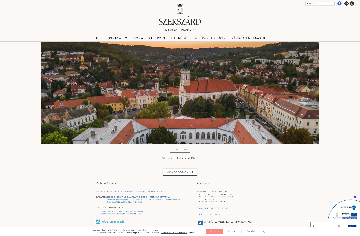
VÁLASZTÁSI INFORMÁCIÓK (248, 38)
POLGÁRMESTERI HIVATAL (150, 38)
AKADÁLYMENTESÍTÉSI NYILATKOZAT (212, 208)
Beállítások (251, 231)
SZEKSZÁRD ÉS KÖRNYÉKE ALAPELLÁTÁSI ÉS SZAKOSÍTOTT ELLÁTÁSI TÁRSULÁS (139, 197)
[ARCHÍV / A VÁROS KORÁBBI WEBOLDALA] (200, 223)
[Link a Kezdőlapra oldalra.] (180, 21)
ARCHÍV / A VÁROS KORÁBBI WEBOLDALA (228, 222)
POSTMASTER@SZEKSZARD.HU (220, 197)
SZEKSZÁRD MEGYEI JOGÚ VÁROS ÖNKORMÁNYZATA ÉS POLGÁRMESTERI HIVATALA (129, 191)
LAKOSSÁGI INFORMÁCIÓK (210, 38)
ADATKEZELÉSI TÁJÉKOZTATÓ (209, 214)
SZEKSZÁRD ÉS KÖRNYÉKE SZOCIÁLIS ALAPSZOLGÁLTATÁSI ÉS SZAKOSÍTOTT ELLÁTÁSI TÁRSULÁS (145, 199)
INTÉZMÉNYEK (179, 38)
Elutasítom (232, 231)
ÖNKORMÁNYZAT (118, 38)
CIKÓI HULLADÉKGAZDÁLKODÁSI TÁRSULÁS (124, 202)
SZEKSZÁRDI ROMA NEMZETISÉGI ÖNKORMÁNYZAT (121, 214)
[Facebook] (346, 3)
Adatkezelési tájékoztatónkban (174, 233)
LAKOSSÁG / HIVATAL (179, 30)
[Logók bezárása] (355, 195)
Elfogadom (214, 231)
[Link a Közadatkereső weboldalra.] (110, 223)
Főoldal (175, 149)
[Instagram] (352, 3)
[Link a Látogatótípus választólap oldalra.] (180, 9)
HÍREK (98, 38)
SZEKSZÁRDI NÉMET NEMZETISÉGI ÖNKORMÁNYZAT (122, 211)
